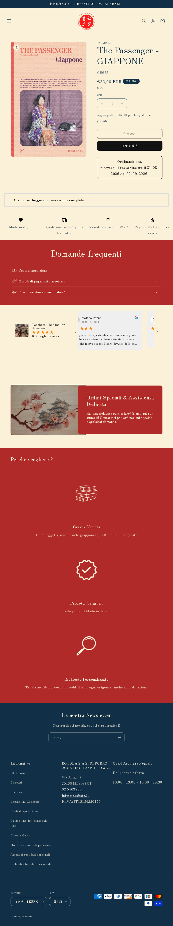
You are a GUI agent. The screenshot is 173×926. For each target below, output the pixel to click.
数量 (100, 95)
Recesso (16, 792)
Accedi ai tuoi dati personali (30, 854)
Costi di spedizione (24, 811)
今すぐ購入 (129, 146)
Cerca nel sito (20, 835)
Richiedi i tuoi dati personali (31, 864)
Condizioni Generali (25, 801)
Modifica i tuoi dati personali (31, 845)
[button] (9, 21)
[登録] (119, 737)
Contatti (16, 782)
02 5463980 (72, 789)
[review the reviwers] (126, 318)
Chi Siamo (18, 773)
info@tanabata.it (75, 795)
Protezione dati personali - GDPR (30, 823)
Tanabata (27, 916)
